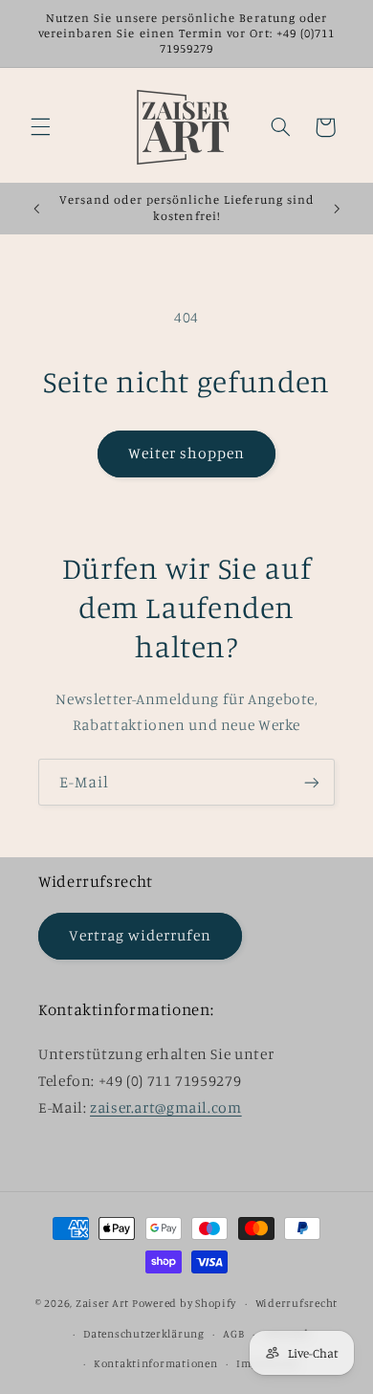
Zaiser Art (102, 1303)
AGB (233, 1333)
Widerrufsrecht (296, 1303)
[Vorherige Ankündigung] (36, 209)
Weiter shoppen (187, 453)
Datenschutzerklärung (144, 1333)
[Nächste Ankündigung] (337, 209)
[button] (40, 127)
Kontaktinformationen (156, 1363)
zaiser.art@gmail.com (166, 1107)
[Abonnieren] (312, 782)
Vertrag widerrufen (140, 935)
